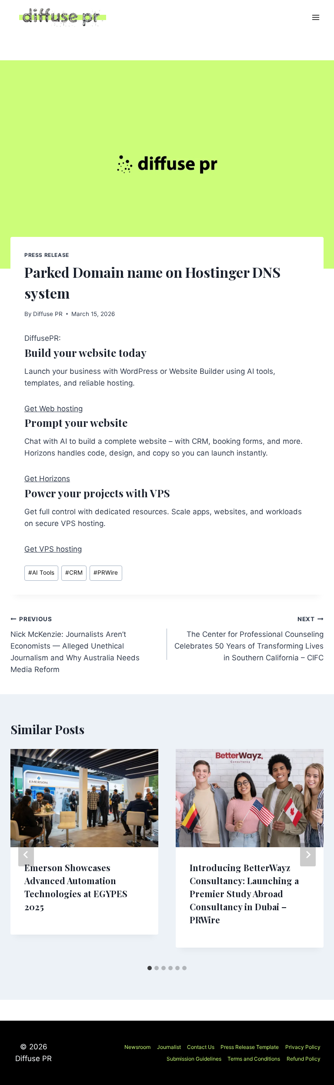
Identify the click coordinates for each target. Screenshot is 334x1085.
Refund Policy (304, 1058)
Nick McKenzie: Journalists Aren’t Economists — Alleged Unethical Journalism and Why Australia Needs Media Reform (75, 645)
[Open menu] (315, 17)
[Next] (308, 854)
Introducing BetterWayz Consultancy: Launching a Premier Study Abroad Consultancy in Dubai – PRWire (244, 893)
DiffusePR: (42, 338)
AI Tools (41, 572)
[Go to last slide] (26, 854)
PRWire (106, 572)
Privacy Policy (303, 1047)
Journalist (169, 1047)
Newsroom (137, 1047)
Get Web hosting (53, 408)
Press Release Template (249, 1047)
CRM (74, 572)
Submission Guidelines (194, 1058)
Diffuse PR (48, 313)
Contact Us (200, 1047)
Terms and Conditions (253, 1058)
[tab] (149, 968)
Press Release (46, 255)
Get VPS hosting (53, 549)
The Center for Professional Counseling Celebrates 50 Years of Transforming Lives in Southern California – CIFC (249, 639)
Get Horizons (47, 478)
